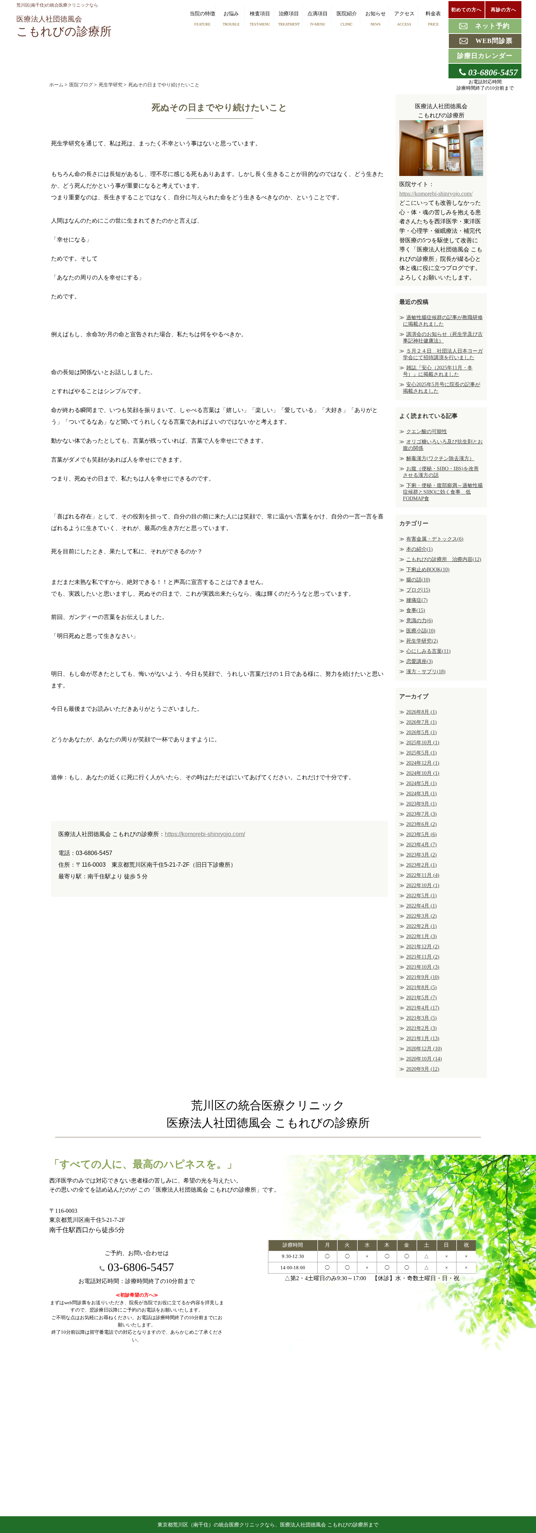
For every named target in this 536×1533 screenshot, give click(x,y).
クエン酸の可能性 (426, 431)
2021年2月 (421, 1028)
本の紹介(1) (419, 549)
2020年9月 (422, 1069)
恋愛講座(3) (419, 661)
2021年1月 (422, 1038)
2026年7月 (421, 722)
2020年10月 (424, 1059)
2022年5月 (421, 895)
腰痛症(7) (417, 600)
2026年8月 (421, 712)
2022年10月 (422, 885)
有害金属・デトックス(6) (434, 539)
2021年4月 (422, 1008)
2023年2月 (421, 865)
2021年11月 (422, 957)
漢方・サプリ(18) (426, 671)
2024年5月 (421, 783)
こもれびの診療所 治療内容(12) (443, 559)
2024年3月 (421, 793)
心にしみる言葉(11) (428, 651)
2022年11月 (422, 875)
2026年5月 (421, 732)
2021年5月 (421, 997)
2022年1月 (421, 936)
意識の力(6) (419, 620)
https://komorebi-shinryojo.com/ (205, 834)
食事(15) (415, 610)
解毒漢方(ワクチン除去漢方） (440, 458)
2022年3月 (421, 916)
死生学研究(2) (422, 641)
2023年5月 (421, 834)
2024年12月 (422, 763)
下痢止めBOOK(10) (428, 569)
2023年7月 (421, 814)
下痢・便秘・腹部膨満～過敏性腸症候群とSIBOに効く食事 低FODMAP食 (443, 492)
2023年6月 (421, 824)
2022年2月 (421, 926)
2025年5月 (421, 753)
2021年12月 (422, 946)
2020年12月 (424, 1048)
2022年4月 (421, 906)
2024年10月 (422, 773)
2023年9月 (421, 804)
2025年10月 (422, 742)
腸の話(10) (418, 580)
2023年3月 (421, 855)
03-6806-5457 (139, 1267)
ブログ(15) (418, 590)
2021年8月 (421, 987)
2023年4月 (421, 844)
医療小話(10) (420, 631)
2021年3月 (421, 1018)
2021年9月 (422, 977)
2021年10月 (422, 967)
